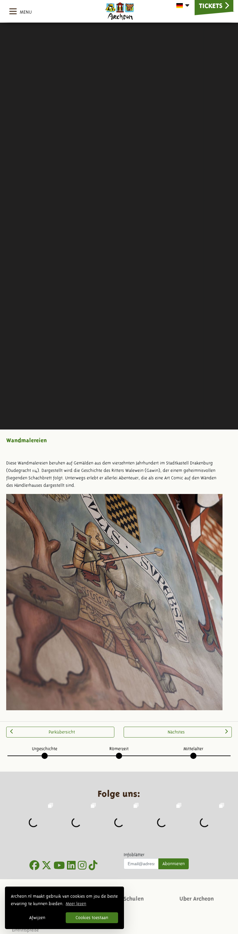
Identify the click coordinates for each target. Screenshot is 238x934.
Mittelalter (193, 748)
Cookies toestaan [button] (92, 917)
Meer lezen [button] (76, 903)
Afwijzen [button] (37, 917)
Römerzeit (119, 748)
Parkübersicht (62, 731)
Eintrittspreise (25, 929)
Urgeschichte (44, 748)
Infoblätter (134, 854)
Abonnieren (173, 863)
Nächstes (176, 731)
